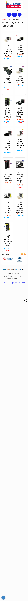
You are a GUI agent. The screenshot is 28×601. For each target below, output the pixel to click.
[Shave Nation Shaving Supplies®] (14, 7)
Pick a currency (11, 10)
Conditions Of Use (9, 276)
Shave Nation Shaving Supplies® (15, 282)
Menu (9, 14)
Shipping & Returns (9, 275)
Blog (20, 278)
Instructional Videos (12, 278)
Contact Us (11, 273)
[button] (7, 58)
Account (14, 14)
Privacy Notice (20, 275)
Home (3, 19)
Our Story (17, 273)
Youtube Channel (19, 276)
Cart (20, 14)
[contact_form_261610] (3, 598)
